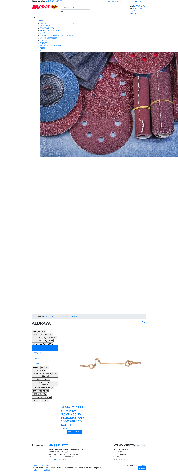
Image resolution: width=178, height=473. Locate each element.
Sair (137, 13)
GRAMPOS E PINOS (40, 391)
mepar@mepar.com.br (57, 459)
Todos (42, 50)
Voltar (75, 23)
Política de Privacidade (41, 465)
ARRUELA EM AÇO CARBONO (44, 338)
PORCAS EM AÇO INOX (42, 397)
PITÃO (36, 363)
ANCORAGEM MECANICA (43, 335)
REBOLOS (44, 48)
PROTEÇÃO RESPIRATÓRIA (50, 45)
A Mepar (111, 1)
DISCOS (43, 23)
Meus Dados (134, 11)
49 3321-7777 (59, 445)
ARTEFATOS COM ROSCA (43, 344)
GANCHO (37, 358)
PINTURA (43, 40)
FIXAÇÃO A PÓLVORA (41, 379)
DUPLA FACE (45, 26)
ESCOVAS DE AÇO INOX (49, 31)
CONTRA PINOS (39, 370)
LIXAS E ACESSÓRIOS (48, 38)
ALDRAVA (73, 317)
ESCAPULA (38, 353)
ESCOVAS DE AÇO (47, 28)
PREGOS (36, 400)
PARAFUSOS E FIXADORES (56, 317)
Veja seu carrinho (139, 445)
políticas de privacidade (41, 470)
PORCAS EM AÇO (39, 394)
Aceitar (142, 468)
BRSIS (144, 465)
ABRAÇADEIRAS (39, 331)
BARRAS (36, 367)
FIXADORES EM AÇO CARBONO (45, 383)
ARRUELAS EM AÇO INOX (43, 341)
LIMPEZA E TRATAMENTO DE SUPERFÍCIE (56, 36)
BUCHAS (44, 367)
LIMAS (42, 33)
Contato (127, 1)
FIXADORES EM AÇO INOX (43, 388)
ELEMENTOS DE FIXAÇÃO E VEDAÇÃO (45, 375)
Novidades (119, 1)
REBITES (44, 400)
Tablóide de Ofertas (138, 1)
